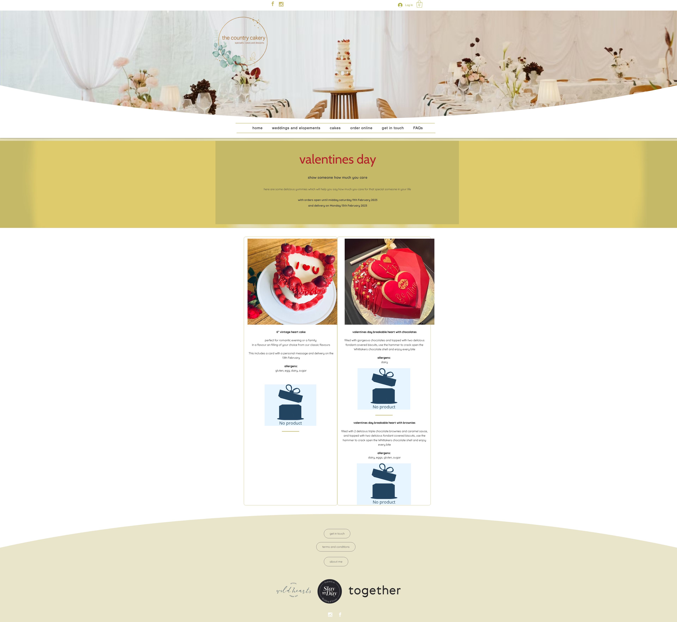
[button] (419, 4)
